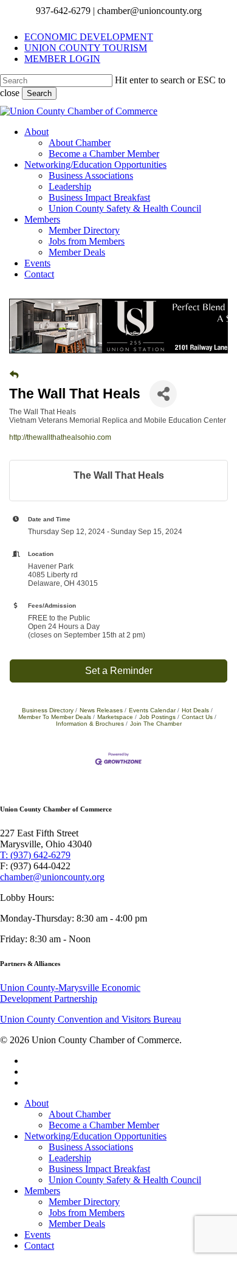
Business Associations (91, 1147)
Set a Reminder (119, 670)
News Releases (101, 710)
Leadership (70, 1158)
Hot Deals (195, 710)
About (36, 1103)
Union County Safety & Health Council (125, 1180)
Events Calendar (152, 710)
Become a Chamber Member (104, 1125)
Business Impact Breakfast (99, 1169)
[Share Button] (163, 394)
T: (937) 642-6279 (35, 855)
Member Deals (77, 1223)
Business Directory (48, 710)
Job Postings (157, 717)
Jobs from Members (87, 1212)
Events (37, 1234)
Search (39, 93)
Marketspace (115, 717)
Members (42, 1191)
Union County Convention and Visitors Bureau (90, 1019)
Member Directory (84, 1202)
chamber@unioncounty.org (52, 877)
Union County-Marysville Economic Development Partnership (70, 993)
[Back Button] (14, 375)
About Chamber (80, 1114)
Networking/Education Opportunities (95, 1136)
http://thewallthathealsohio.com (60, 437)
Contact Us (197, 717)
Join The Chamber (156, 723)
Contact (39, 1245)
